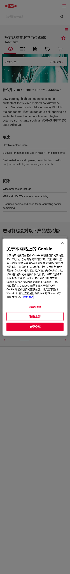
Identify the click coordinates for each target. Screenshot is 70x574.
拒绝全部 (35, 316)
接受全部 (35, 327)
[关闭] (62, 243)
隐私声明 (28, 297)
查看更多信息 (35, 306)
